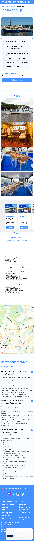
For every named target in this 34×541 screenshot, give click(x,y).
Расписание (6, 518)
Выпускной (6, 515)
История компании (25, 507)
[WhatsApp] (20, 96)
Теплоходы (7, 6)
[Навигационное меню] (32, 2)
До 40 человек (13, 6)
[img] (32, 401)
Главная (3, 6)
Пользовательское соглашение (9, 526)
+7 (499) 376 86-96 (24, 510)
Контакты (22, 501)
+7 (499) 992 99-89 (24, 513)
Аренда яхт (6, 507)
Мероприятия (7, 513)
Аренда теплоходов (9, 501)
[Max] (14, 96)
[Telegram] (17, 96)
